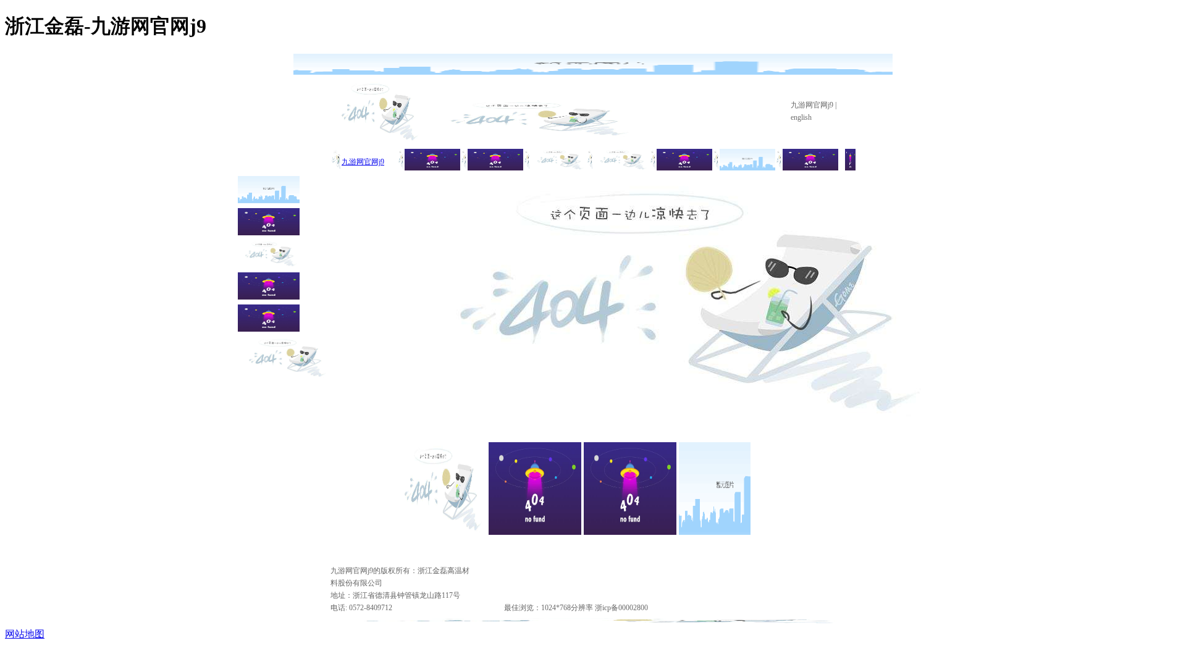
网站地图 (24, 634)
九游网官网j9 (812, 105)
